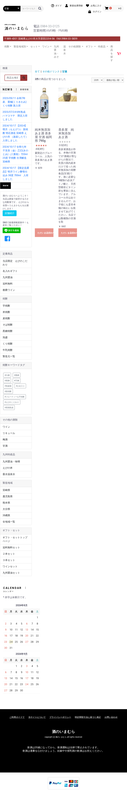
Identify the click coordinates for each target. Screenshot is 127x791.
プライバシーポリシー (60, 717)
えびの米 (8, 467)
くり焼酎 (8, 343)
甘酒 (5, 445)
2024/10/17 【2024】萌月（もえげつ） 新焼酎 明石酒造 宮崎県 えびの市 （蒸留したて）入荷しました (15, 133)
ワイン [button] (46, 46)
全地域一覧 (9, 521)
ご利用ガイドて (17, 717)
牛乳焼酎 (8, 350)
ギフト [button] (90, 46)
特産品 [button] (102, 46)
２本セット (9, 553)
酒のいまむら (63, 731)
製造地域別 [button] (20, 46)
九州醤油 (8, 277)
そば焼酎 (8, 324)
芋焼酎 (6, 305)
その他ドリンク (51, 71)
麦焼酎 (6, 318)
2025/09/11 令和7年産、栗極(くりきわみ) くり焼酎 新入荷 (14, 102)
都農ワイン (9, 290)
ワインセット (10, 566)
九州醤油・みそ (56, 51)
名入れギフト (10, 271)
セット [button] (34, 46)
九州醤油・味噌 (11, 461)
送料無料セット (11, 547)
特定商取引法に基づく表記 (88, 717)
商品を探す (111, 53)
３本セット (9, 560)
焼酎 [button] (6, 46)
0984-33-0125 (49, 26)
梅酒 (5, 439)
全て (37, 71)
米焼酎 (6, 312)
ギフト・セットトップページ (15, 539)
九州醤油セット (11, 572)
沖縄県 (6, 515)
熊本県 (6, 502)
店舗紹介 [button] (10, 213)
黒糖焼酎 (8, 331)
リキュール (9, 433)
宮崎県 (6, 490)
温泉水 (64, 50)
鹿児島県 (8, 496)
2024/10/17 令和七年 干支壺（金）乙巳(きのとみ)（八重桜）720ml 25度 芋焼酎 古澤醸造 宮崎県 (15, 154)
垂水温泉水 (9, 474)
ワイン (6, 426)
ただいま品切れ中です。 (45, 233)
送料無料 (8, 283)
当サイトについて (37, 717)
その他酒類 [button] (74, 46)
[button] (7, 239)
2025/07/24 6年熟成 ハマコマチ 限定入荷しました (15, 115)
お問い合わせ (111, 717)
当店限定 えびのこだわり (15, 263)
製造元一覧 (9, 356)
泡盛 (5, 337)
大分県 (6, 509)
